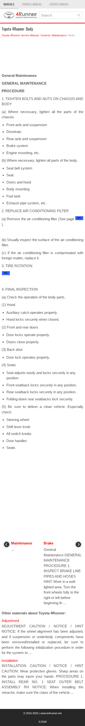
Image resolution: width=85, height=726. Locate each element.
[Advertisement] (42, 56)
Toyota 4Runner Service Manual (20, 35)
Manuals (9, 4)
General (45, 35)
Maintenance (59, 35)
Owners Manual (32, 4)
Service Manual (59, 4)
